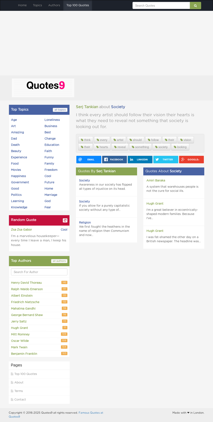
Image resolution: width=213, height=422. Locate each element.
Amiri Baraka (155, 180)
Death (15, 145)
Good (15, 188)
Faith (48, 151)
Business (51, 126)
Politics (16, 195)
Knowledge (19, 207)
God (48, 201)
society (163, 147)
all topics (60, 110)
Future (49, 182)
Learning (17, 201)
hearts (103, 147)
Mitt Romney (38, 334)
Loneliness (52, 120)
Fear (48, 207)
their (170, 140)
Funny (49, 157)
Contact (20, 399)
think (86, 140)
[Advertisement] (106, 42)
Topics (37, 5)
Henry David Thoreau (38, 283)
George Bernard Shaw (38, 315)
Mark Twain (38, 347)
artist (119, 140)
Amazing (17, 132)
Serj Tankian (87, 107)
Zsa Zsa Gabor (21, 229)
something (141, 147)
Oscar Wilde (38, 341)
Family (49, 163)
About (19, 382)
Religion (85, 222)
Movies (16, 170)
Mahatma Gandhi (38, 308)
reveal (121, 147)
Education (52, 145)
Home (22, 5)
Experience (19, 157)
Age (14, 120)
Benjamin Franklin (38, 354)
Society (118, 107)
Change (50, 138)
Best (48, 132)
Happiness (18, 176)
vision (187, 140)
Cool (48, 176)
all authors (59, 261)
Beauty (16, 151)
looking (181, 147)
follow (154, 140)
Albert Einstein (38, 295)
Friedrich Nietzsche (38, 302)
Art (13, 126)
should (137, 140)
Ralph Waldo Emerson (38, 289)
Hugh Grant (38, 328)
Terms (18, 391)
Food (15, 163)
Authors (54, 5)
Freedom (51, 170)
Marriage (51, 195)
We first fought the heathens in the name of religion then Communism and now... (104, 231)
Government (20, 182)
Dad (14, 138)
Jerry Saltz (38, 321)
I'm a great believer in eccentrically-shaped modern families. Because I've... (172, 214)
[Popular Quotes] (43, 87)
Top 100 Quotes (77, 5)
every (103, 140)
